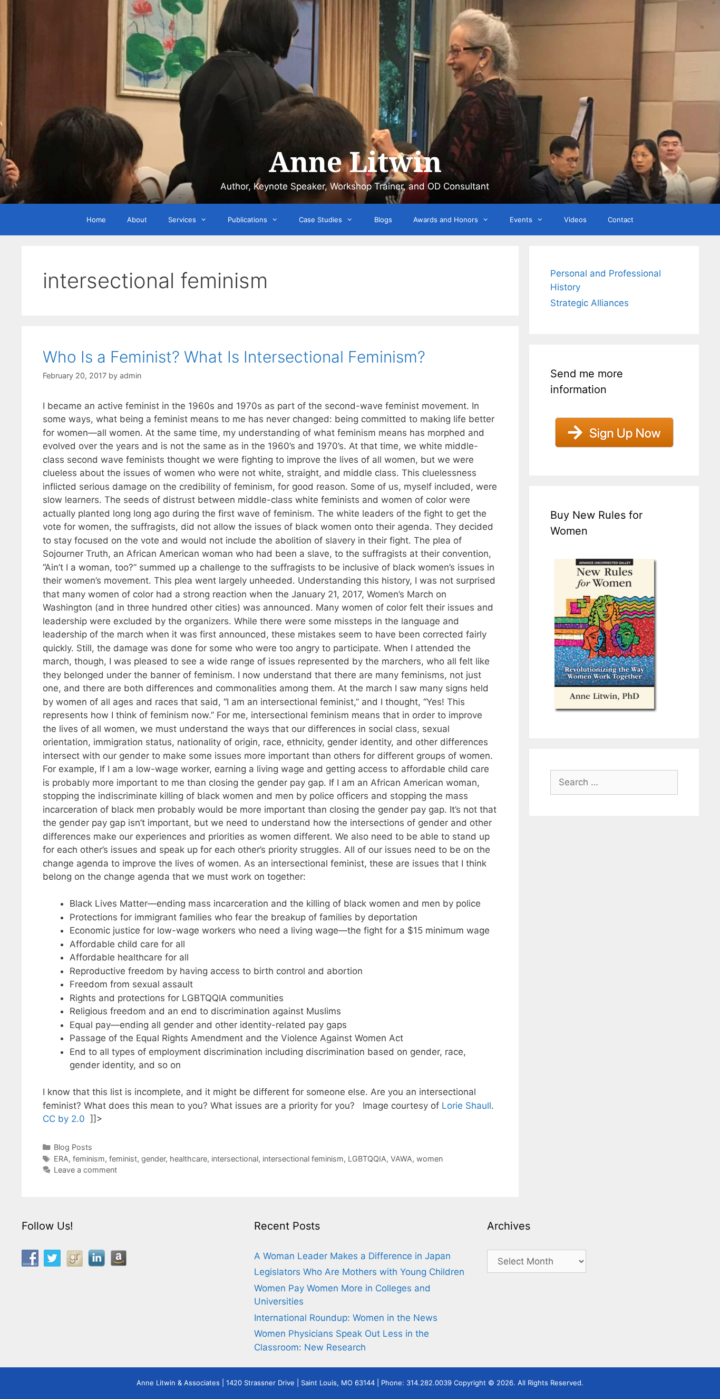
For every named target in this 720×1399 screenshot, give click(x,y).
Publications (247, 219)
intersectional (234, 1158)
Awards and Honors (445, 219)
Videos (575, 219)
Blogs (383, 219)
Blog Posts (73, 1147)
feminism (89, 1158)
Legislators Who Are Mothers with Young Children (359, 1272)
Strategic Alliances (589, 303)
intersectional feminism (303, 1158)
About (137, 219)
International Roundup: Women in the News (345, 1317)
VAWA (401, 1158)
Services (182, 219)
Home (96, 219)
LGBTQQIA (367, 1158)
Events (521, 219)
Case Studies (320, 219)
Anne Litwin (355, 162)
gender (153, 1158)
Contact (621, 219)
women (429, 1158)
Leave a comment (85, 1169)
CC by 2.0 (64, 1119)
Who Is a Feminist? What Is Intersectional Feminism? (234, 356)
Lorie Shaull (466, 1105)
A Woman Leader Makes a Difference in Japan (352, 1256)
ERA (61, 1158)
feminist (123, 1158)
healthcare (188, 1158)
